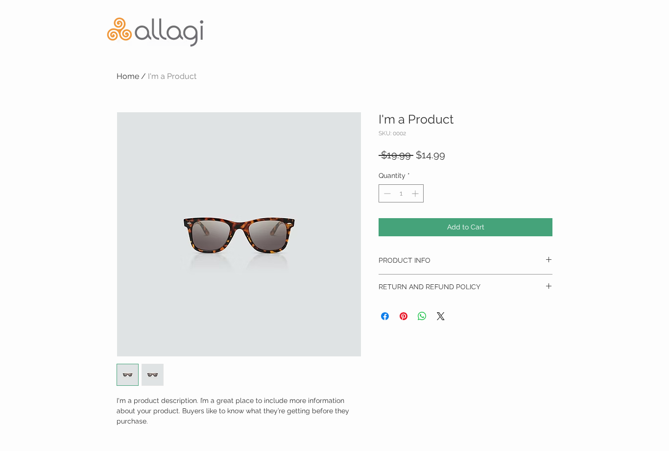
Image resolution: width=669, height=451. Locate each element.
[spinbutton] (401, 193)
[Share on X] (441, 316)
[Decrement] (386, 193)
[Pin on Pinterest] (403, 316)
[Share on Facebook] (385, 316)
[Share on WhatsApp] (422, 316)
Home (128, 76)
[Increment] (416, 193)
